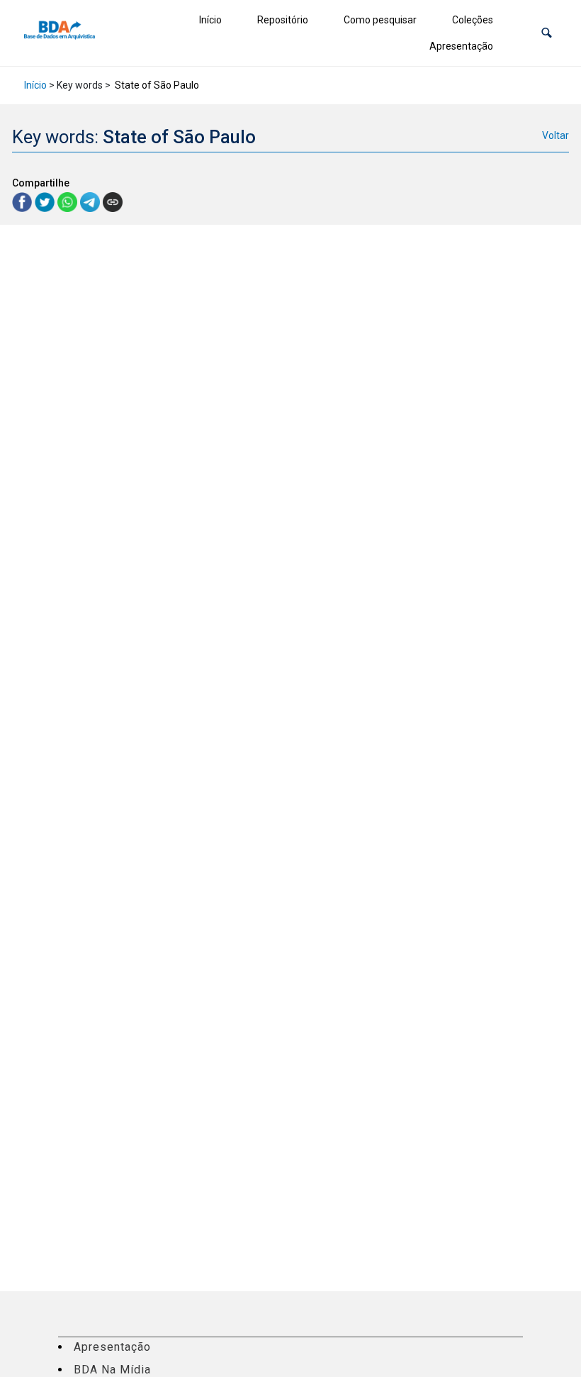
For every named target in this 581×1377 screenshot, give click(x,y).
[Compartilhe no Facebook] (23, 201)
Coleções (472, 20)
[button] (546, 33)
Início (210, 20)
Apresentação (461, 46)
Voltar (555, 135)
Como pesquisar (380, 20)
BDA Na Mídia (112, 1369)
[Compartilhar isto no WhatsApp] (68, 201)
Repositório (282, 20)
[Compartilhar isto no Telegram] (91, 201)
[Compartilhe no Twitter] (46, 201)
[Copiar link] (113, 202)
